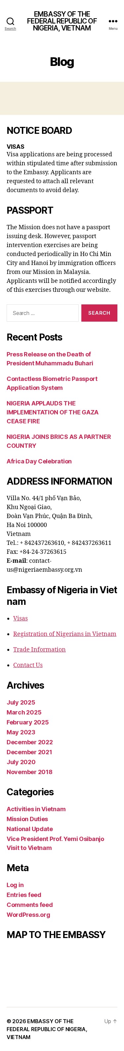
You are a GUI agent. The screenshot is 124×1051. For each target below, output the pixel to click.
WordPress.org (28, 914)
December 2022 (30, 742)
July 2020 (21, 762)
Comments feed (30, 904)
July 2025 (21, 702)
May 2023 (21, 732)
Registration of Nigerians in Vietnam (64, 634)
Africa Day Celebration (39, 461)
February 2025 (28, 722)
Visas (20, 618)
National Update (30, 828)
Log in (15, 884)
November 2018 (30, 771)
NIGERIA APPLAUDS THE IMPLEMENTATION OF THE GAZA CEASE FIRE (53, 412)
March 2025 (24, 712)
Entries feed (24, 894)
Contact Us (28, 665)
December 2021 (29, 752)
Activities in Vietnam (36, 809)
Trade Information (39, 650)
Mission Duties (27, 818)
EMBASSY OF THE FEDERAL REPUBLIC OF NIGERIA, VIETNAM (62, 21)
